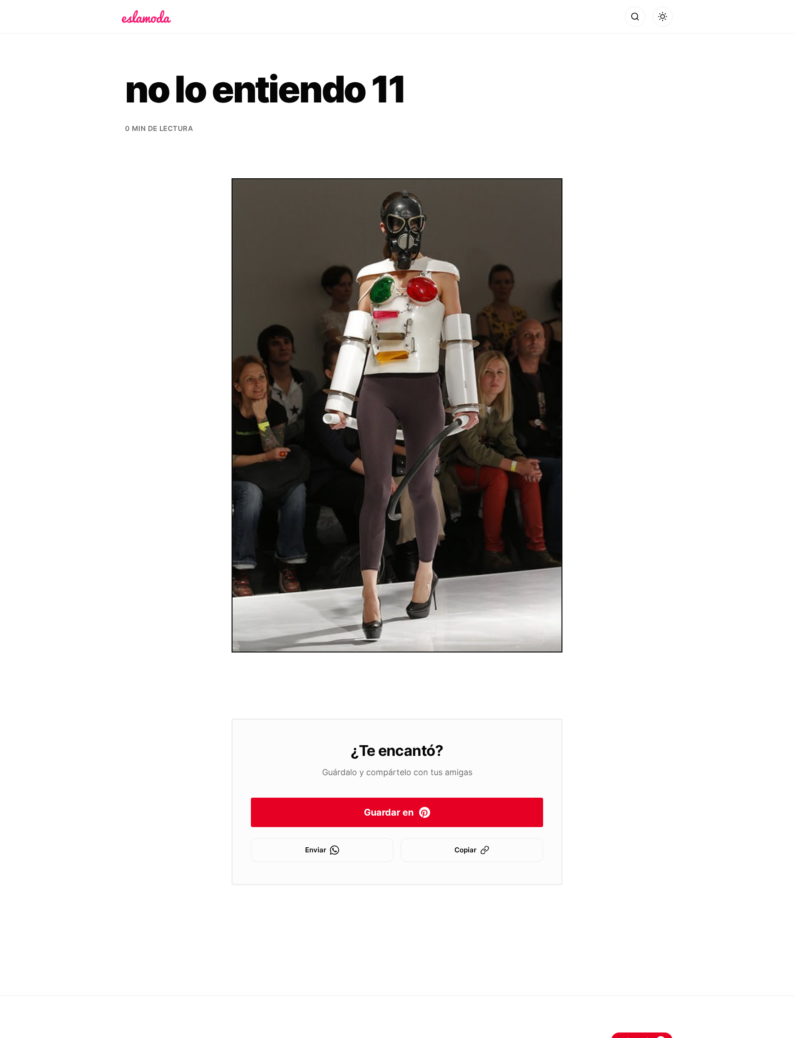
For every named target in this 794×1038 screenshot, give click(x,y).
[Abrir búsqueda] (635, 16)
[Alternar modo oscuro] (662, 16)
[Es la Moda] (146, 16)
